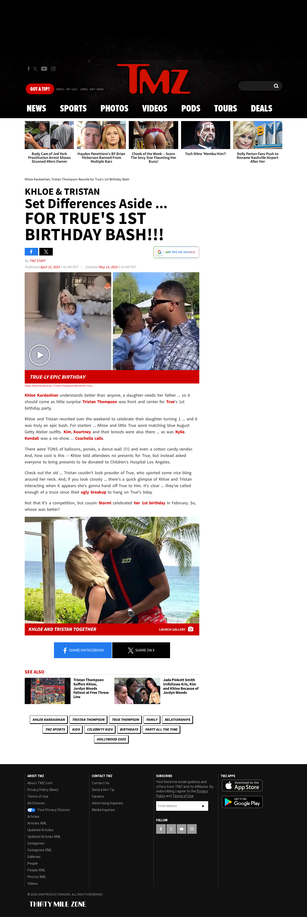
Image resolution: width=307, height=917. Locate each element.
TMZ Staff (37, 260)
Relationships (177, 719)
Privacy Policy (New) (42, 790)
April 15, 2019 (50, 267)
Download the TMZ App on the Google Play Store (242, 802)
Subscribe (203, 806)
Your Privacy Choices (53, 810)
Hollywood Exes (111, 739)
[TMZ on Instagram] (53, 69)
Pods (190, 109)
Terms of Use (37, 796)
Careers (98, 796)
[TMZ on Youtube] (44, 69)
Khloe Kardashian (48, 719)
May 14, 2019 (108, 267)
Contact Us (100, 783)
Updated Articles (40, 830)
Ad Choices (36, 803)
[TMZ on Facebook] (29, 69)
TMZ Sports (55, 729)
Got (40, 89)
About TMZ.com (40, 783)
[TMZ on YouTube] (181, 829)
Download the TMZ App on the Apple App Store (242, 786)
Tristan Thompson (88, 719)
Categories (35, 843)
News (36, 109)
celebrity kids (99, 729)
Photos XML (36, 877)
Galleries (34, 857)
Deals (261, 109)
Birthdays (129, 729)
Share (86, 650)
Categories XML (39, 850)
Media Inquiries (103, 810)
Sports (73, 109)
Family (151, 719)
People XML (36, 870)
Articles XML (37, 823)
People (32, 863)
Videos (154, 109)
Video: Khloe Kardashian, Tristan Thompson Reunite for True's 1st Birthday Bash (59, 385)
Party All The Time (161, 729)
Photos (114, 109)
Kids (76, 729)
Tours (225, 109)
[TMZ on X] (36, 69)
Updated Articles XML (44, 837)
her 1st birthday (149, 503)
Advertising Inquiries (107, 803)
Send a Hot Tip (103, 790)
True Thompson (125, 719)
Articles (33, 816)
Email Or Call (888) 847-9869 (79, 89)
